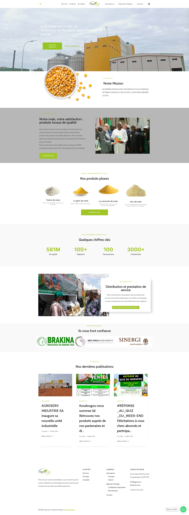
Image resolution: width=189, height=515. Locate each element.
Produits (72, 4)
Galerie (110, 480)
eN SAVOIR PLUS (48, 156)
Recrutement (113, 491)
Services (64, 4)
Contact (140, 4)
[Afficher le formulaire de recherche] (40, 4)
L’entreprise (110, 473)
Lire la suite (47, 436)
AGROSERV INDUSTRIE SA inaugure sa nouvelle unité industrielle (53, 416)
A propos (111, 476)
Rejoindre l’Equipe (113, 484)
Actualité (81, 4)
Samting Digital (69, 510)
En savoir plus (94, 212)
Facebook (82, 401)
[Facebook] (149, 4)
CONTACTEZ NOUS (71, 46)
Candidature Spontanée (117, 487)
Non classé (45, 401)
